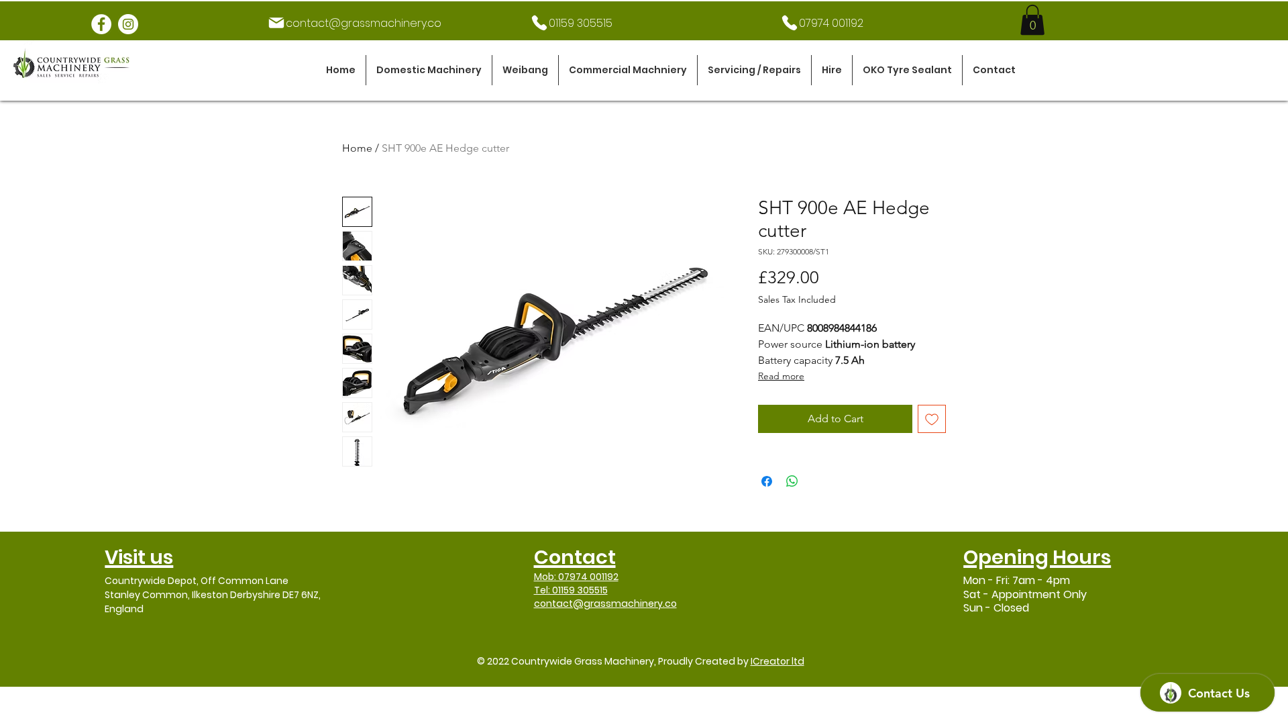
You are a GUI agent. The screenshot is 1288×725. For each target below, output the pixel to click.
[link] (1032, 20)
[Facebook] (101, 24)
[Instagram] (128, 24)
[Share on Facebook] (767, 481)
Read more (781, 376)
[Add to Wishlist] (932, 419)
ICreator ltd (777, 661)
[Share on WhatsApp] (792, 481)
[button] (429, 70)
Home (357, 148)
